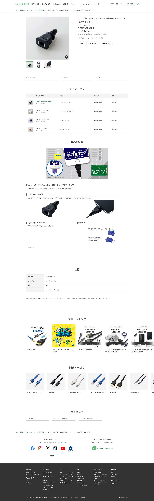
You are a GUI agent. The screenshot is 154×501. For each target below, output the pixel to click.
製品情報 (22, 10)
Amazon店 (96, 485)
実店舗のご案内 (97, 472)
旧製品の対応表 (47, 489)
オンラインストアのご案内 (100, 474)
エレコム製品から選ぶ (48, 485)
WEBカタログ (63, 478)
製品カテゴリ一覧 (30, 472)
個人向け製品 (35, 4)
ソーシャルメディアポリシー (66, 497)
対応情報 (65, 4)
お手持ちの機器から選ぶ (49, 483)
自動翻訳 (83, 497)
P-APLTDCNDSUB (43, 119)
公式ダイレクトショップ (100, 476)
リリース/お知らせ (47, 472)
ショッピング (85, 4)
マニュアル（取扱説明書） (66, 474)
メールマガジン (80, 483)
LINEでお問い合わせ (82, 485)
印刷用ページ (105, 43)
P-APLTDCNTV (42, 128)
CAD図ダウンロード (65, 483)
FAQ (81, 43)
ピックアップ (46, 474)
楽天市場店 (96, 478)
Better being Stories (48, 476)
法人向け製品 (46, 4)
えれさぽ (79, 474)
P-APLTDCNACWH (43, 110)
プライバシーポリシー (54, 497)
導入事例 (28, 483)
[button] (46, 469)
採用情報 (113, 476)
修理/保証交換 (80, 478)
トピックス (56, 4)
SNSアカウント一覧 (30, 497)
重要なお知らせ (80, 480)
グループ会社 (114, 474)
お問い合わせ (80, 476)
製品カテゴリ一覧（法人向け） (33, 474)
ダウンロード (75, 4)
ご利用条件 (45, 497)
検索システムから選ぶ (48, 487)
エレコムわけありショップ (100, 483)
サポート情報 (96, 4)
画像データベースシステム (66, 480)
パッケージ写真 (92, 43)
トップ (16, 10)
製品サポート (80, 472)
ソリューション (30, 480)
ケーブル (29, 10)
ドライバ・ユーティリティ (66, 472)
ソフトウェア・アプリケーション (68, 476)
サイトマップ (39, 497)
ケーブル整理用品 (39, 10)
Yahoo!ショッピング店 (99, 480)
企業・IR (113, 472)
